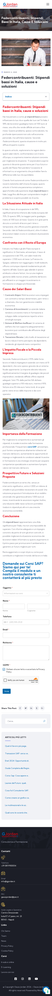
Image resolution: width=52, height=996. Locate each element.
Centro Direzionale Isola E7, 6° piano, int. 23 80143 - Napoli (11, 916)
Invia (6, 691)
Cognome (31, 611)
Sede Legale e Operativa (11, 910)
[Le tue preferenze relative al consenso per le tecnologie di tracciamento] (47, 991)
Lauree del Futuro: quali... (16, 783)
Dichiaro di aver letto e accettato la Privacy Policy (25, 670)
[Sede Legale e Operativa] (3, 904)
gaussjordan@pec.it (10, 897)
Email (6, 629)
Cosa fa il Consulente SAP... (17, 790)
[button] (46, 97)
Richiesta (8, 642)
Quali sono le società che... (16, 812)
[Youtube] (36, 978)
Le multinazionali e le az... (16, 805)
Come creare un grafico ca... (17, 798)
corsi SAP (32, 447)
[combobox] (5, 622)
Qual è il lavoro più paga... (16, 746)
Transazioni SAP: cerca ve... (17, 753)
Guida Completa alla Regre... (17, 768)
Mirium (40, 990)
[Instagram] (22, 978)
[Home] (10, 834)
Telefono (7, 616)
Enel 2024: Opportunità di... (17, 761)
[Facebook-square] (15, 978)
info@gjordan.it (8, 881)
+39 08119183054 (8, 865)
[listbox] (26, 593)
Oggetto (8, 588)
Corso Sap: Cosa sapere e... (17, 775)
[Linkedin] (29, 978)
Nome (5, 611)
